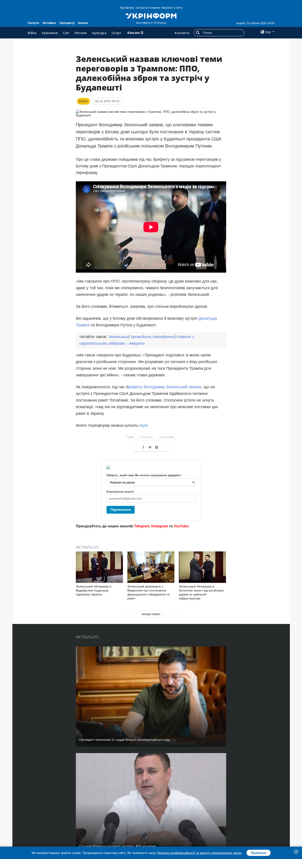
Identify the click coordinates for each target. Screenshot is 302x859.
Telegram (141, 526)
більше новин (151, 614)
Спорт (116, 33)
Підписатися (121, 509)
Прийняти (258, 853)
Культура (99, 33)
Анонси (83, 23)
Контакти (182, 33)
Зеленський (166, 437)
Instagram (159, 526)
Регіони (81, 33)
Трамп (130, 437)
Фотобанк (49, 23)
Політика (146, 437)
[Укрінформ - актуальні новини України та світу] (151, 15)
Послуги (33, 23)
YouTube (181, 526)
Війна (32, 33)
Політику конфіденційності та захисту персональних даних (199, 853)
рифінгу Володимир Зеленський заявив (164, 387)
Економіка (50, 33)
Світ (66, 33)
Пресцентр (67, 23)
